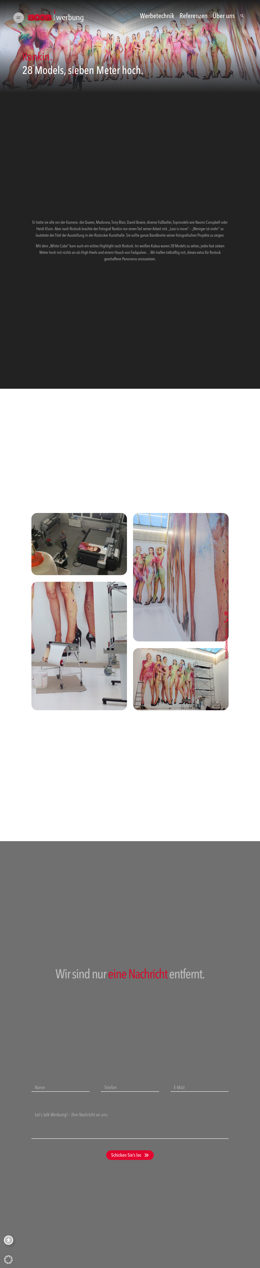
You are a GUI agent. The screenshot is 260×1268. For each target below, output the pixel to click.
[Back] (34, 65)
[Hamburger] (18, 16)
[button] (8, 1259)
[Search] (242, 15)
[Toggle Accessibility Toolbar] (8, 1240)
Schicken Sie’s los (126, 1155)
